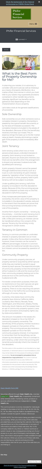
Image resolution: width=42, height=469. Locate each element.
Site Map (4, 455)
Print (6, 50)
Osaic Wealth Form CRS (9, 388)
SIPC (7, 396)
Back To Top (33, 461)
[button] (33, 24)
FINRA (3, 396)
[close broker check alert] (39, 2)
